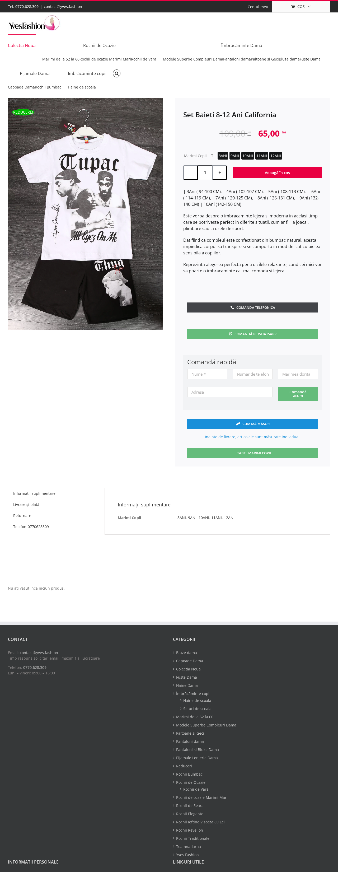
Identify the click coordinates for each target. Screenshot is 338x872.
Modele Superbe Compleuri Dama (206, 725)
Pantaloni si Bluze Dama (197, 749)
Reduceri (184, 765)
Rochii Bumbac (189, 774)
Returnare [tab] (22, 515)
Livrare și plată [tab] (26, 504)
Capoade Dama (189, 660)
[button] (116, 73)
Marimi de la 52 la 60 (194, 716)
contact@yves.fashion (63, 6)
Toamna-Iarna (188, 846)
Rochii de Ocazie (190, 782)
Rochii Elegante (189, 813)
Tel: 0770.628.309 (23, 6)
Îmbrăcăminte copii (193, 693)
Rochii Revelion (189, 830)
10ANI (247, 155)
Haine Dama (187, 685)
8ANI (223, 155)
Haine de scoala (197, 700)
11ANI (261, 155)
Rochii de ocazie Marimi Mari (202, 797)
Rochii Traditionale (192, 838)
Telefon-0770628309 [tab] (31, 526)
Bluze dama (186, 652)
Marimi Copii (195, 155)
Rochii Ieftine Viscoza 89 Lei (200, 821)
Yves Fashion (187, 854)
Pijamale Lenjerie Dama (197, 757)
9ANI (235, 155)
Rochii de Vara (196, 789)
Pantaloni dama (190, 741)
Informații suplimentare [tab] (34, 493)
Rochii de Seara (190, 805)
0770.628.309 (34, 667)
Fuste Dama (186, 677)
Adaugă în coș (277, 172)
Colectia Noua (188, 669)
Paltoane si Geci (190, 733)
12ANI (275, 155)
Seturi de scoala (197, 708)
